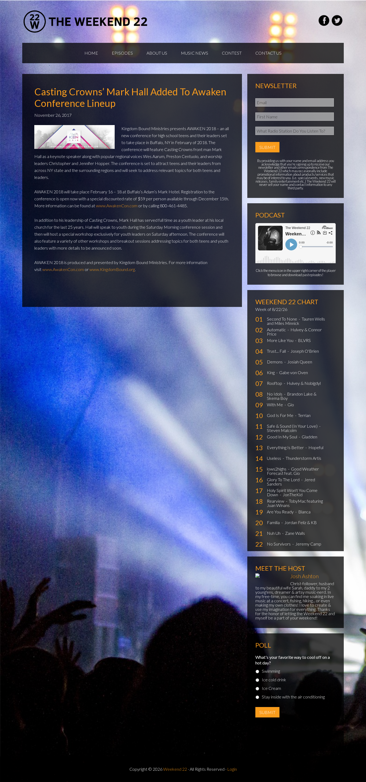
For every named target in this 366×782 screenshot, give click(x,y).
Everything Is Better (286, 447)
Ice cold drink (274, 679)
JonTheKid (292, 494)
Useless (274, 458)
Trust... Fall (277, 351)
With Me (275, 404)
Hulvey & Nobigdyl (304, 383)
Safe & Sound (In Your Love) (292, 425)
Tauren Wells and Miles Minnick (296, 321)
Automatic (277, 329)
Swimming (271, 671)
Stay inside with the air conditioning (293, 696)
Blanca (304, 511)
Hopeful (315, 447)
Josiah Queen (299, 361)
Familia (274, 522)
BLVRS (304, 340)
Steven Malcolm (282, 430)
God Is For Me (280, 415)
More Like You (280, 340)
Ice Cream (271, 688)
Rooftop (275, 383)
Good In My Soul (282, 436)
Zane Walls (295, 533)
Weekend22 (86, 21)
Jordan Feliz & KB (300, 522)
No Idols (275, 393)
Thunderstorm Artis (303, 458)
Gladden (309, 436)
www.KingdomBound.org (112, 269)
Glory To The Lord (283, 479)
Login (232, 769)
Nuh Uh (274, 533)
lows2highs (277, 468)
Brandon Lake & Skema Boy (291, 396)
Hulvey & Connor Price (294, 331)
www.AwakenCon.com (116, 205)
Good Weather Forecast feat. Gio (293, 471)
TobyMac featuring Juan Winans (295, 503)
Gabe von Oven (293, 372)
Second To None (282, 318)
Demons (275, 361)
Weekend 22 (175, 769)
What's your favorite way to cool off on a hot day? (292, 660)
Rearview (276, 500)
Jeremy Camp (308, 543)
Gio (290, 404)
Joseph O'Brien (304, 351)
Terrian (304, 415)
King (271, 372)
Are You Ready (280, 511)
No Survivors (279, 543)
